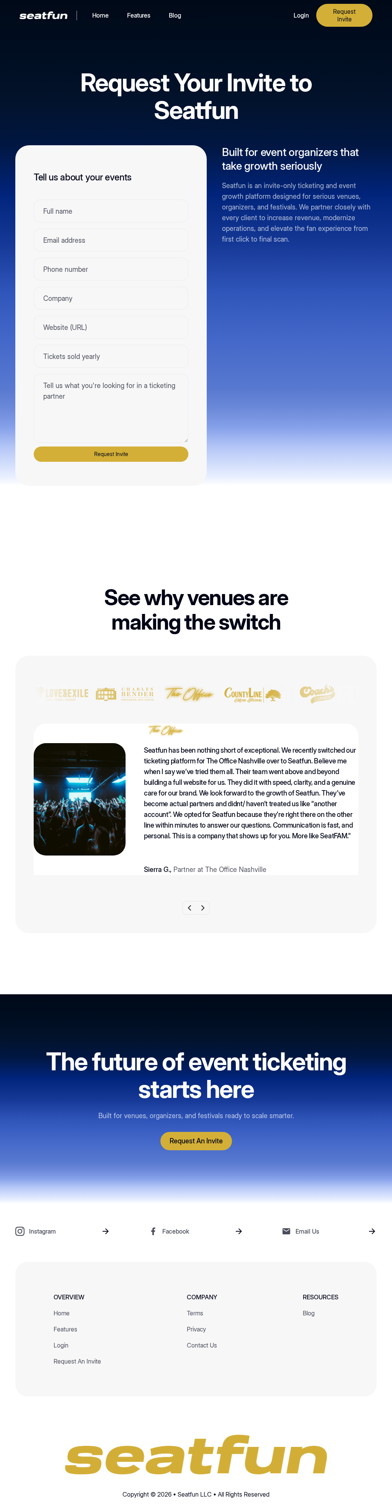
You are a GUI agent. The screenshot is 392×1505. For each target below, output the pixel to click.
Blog (175, 15)
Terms (195, 1313)
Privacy (196, 1329)
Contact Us (202, 1345)
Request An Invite (77, 1361)
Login (301, 15)
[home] (43, 15)
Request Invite (344, 15)
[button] (189, 908)
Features (138, 15)
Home (100, 15)
